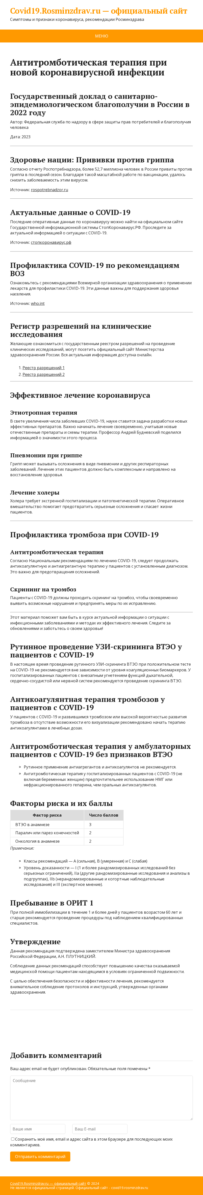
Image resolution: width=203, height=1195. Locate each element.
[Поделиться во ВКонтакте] (27, 1026)
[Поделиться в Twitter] (65, 1026)
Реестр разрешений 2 (44, 374)
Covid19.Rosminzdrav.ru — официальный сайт (98, 10)
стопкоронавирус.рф (51, 242)
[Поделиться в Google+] (52, 1026)
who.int (38, 303)
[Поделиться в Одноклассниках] (40, 1026)
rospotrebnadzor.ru (49, 189)
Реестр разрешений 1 (44, 367)
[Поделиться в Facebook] (15, 1026)
